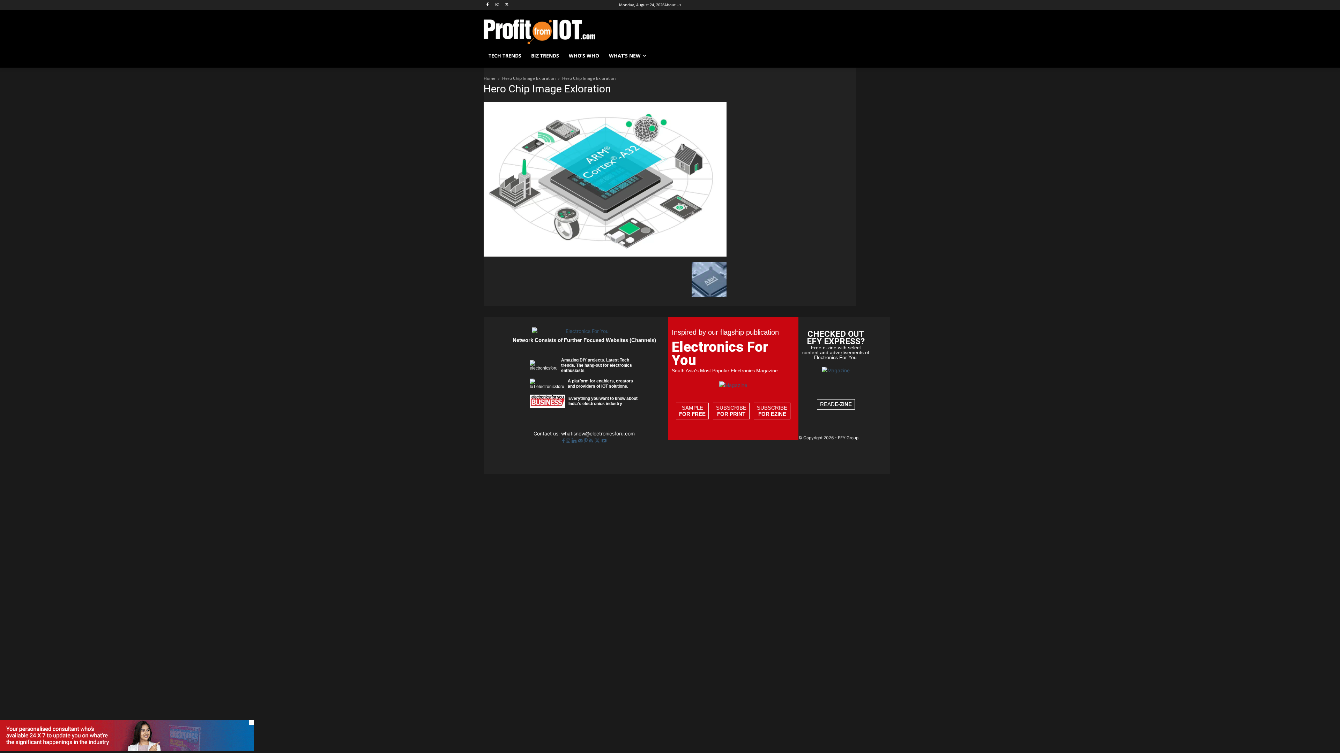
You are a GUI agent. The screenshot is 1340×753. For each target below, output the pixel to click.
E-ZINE (843, 404)
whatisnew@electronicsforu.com (598, 433)
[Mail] (581, 441)
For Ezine (772, 414)
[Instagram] (497, 5)
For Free (692, 414)
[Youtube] (604, 441)
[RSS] (591, 441)
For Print (731, 414)
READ (836, 404)
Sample (692, 411)
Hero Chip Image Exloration (529, 78)
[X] (507, 5)
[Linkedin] (575, 441)
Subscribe (731, 411)
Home (490, 78)
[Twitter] (598, 441)
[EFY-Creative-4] (127, 749)
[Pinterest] (586, 441)
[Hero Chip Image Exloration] (605, 255)
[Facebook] (488, 5)
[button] (848, 55)
